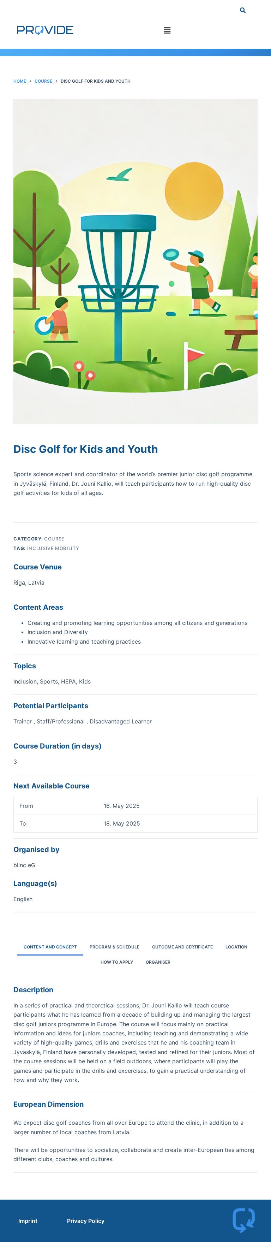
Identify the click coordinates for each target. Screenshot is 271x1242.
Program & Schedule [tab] (114, 947)
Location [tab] (236, 947)
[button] (167, 30)
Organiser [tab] (158, 962)
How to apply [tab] (117, 962)
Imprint (27, 1220)
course (54, 539)
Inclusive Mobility (53, 548)
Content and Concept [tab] (50, 947)
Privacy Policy (85, 1220)
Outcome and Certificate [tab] (182, 947)
